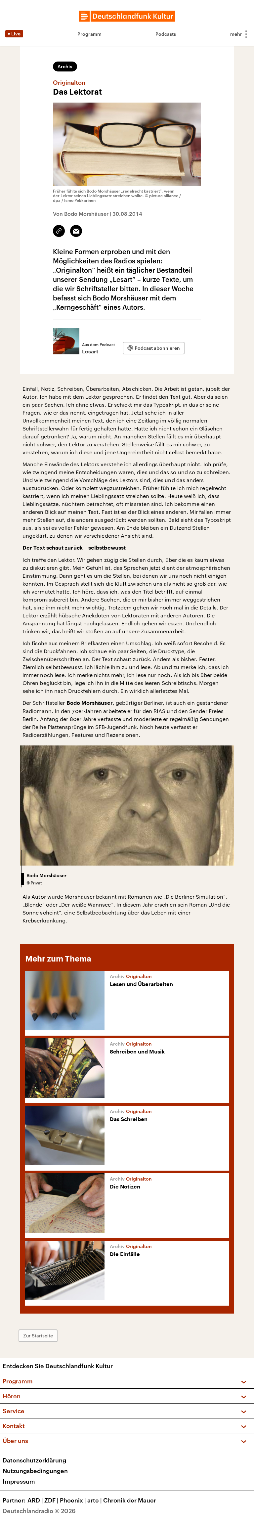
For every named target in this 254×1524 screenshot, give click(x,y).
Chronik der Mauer (129, 1500)
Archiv (65, 66)
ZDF (51, 1500)
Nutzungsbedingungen (35, 1470)
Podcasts (165, 34)
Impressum (19, 1481)
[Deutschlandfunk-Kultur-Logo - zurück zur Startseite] (127, 16)
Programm (89, 34)
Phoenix (73, 1500)
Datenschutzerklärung (34, 1460)
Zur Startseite (38, 1335)
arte (94, 1500)
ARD (35, 1500)
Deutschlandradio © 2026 (39, 1510)
